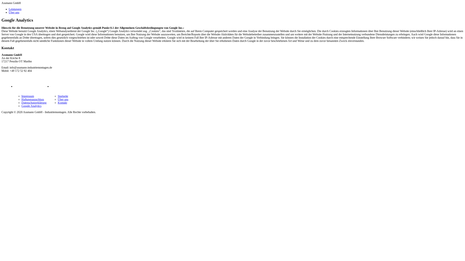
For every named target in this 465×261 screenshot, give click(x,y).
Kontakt (62, 102)
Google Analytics (31, 105)
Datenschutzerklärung (33, 102)
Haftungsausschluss (32, 99)
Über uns (14, 12)
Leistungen (15, 9)
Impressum (27, 96)
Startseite (63, 96)
